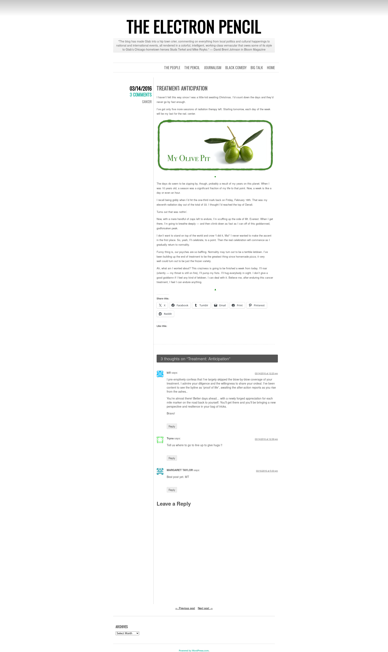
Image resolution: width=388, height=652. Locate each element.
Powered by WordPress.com (194, 650)
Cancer (147, 101)
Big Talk (257, 67)
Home (271, 67)
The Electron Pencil (194, 26)
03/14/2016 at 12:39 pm (266, 439)
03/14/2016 (141, 88)
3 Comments (141, 94)
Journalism (212, 67)
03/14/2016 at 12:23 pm (266, 373)
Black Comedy (236, 67)
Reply (172, 426)
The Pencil (192, 67)
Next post (205, 608)
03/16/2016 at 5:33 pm (267, 470)
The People (172, 67)
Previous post (185, 608)
